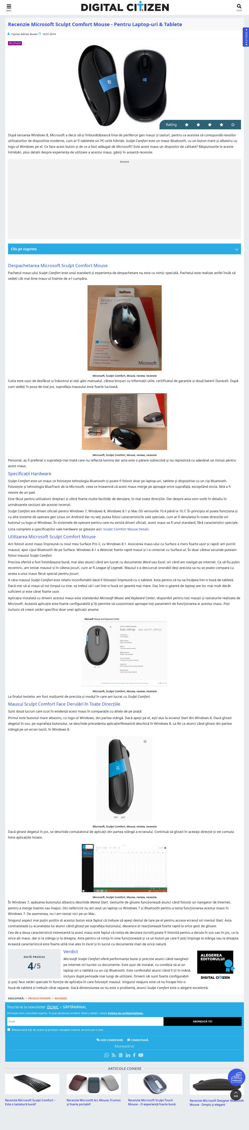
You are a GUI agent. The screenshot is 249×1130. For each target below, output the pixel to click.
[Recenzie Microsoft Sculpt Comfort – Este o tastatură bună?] (32, 1093)
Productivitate (39, 998)
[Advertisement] (124, 200)
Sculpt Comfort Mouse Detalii (126, 529)
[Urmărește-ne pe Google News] (120, 1055)
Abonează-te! (202, 1021)
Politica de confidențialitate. (125, 1013)
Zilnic (53, 1006)
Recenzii (61, 998)
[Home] (125, 8)
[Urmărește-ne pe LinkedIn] (128, 1055)
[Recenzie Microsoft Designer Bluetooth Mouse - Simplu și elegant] (217, 1094)
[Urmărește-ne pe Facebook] (134, 1055)
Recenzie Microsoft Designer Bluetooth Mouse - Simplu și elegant (217, 1103)
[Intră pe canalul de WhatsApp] (107, 1055)
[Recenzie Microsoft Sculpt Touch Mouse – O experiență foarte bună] (155, 1093)
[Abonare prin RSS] (113, 1055)
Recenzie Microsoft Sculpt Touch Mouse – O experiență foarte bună (152, 1102)
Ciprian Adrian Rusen (24, 34)
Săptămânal (74, 1006)
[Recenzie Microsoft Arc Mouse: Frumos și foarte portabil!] (94, 1093)
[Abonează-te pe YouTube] (141, 1055)
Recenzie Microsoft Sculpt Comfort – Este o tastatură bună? (30, 1102)
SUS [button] (236, 1096)
